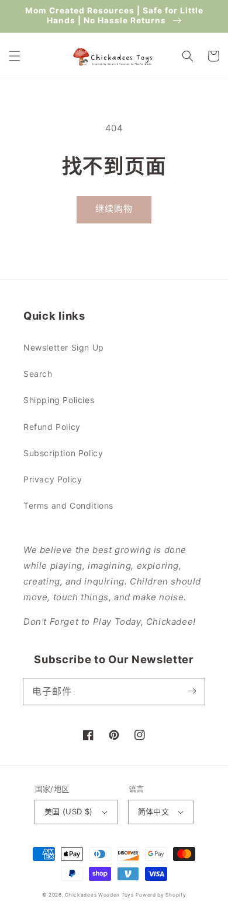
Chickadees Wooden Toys (99, 895)
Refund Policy (52, 427)
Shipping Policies (58, 400)
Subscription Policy (63, 453)
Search (38, 374)
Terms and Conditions (68, 505)
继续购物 (114, 208)
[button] (14, 56)
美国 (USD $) (68, 811)
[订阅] (192, 691)
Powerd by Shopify (161, 895)
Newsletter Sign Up (63, 347)
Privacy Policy (52, 479)
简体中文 (154, 811)
